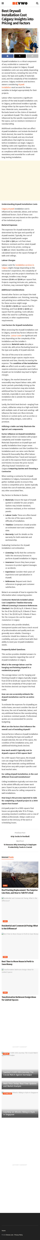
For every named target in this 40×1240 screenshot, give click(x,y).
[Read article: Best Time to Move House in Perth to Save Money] (20, 946)
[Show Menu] (3, 3)
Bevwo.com (9, 1235)
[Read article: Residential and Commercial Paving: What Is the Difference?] (20, 910)
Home (5, 885)
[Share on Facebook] (8, 56)
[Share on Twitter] (20, 56)
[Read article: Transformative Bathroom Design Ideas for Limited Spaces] (20, 981)
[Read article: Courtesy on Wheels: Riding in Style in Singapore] (20, 1104)
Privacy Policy (18, 1235)
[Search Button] (37, 3)
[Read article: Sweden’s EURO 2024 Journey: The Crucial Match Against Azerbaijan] (20, 1065)
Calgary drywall (8, 209)
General (6, 1054)
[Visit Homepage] (20, 3)
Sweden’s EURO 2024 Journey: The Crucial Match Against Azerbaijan (18, 1073)
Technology (7, 1093)
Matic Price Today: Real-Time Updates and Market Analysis (20, 1084)
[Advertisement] (20, 181)
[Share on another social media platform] (32, 56)
